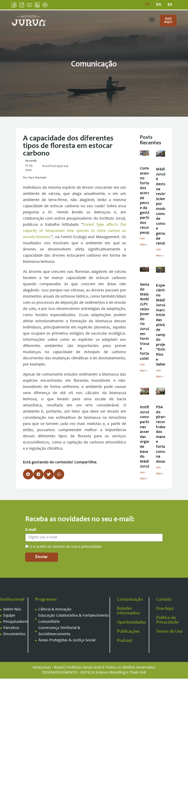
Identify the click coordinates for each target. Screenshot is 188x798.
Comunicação (130, 599)
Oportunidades (131, 622)
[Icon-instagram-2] (21, 5)
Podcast (124, 641)
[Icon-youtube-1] (29, 5)
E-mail (30, 530)
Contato (164, 599)
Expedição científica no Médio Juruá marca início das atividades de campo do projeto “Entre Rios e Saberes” (165, 325)
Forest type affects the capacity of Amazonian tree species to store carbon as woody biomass (74, 231)
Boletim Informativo (128, 611)
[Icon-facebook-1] (13, 5)
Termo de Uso (169, 631)
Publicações (128, 631)
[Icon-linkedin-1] (37, 5)
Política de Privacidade (167, 620)
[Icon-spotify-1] (45, 5)
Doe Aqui (165, 609)
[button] (151, 19)
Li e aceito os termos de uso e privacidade (65, 547)
